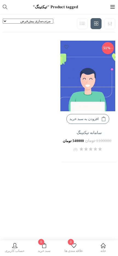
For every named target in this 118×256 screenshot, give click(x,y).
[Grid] (96, 23)
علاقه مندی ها (73, 248)
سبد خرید (44, 248)
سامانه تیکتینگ (89, 132)
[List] (82, 23)
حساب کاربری (14, 251)
